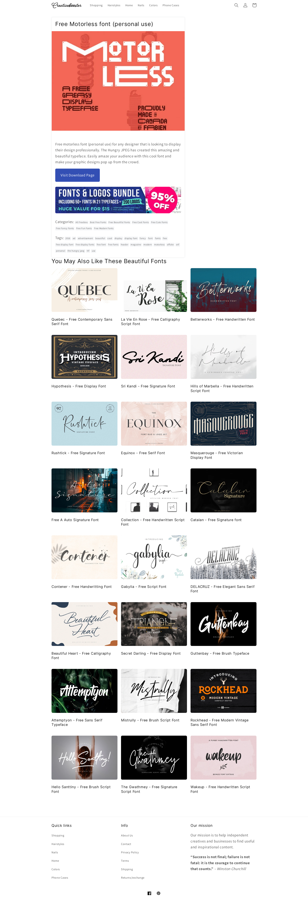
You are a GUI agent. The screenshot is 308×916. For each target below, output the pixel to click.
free (165, 238)
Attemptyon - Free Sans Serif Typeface (77, 722)
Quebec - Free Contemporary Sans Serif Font (82, 321)
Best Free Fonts (98, 222)
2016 (67, 238)
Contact (126, 844)
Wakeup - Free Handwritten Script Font (220, 789)
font (150, 238)
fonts (157, 238)
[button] (236, 5)
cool (109, 238)
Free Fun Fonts (84, 228)
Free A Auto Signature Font (75, 520)
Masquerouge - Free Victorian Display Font (217, 455)
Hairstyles (58, 844)
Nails (55, 852)
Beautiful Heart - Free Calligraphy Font (81, 655)
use (93, 250)
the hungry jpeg (76, 250)
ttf (88, 250)
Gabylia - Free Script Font (143, 586)
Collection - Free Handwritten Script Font (153, 522)
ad (74, 238)
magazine (136, 244)
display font (131, 238)
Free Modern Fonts (104, 228)
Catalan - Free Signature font (216, 520)
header (124, 244)
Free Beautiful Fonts (119, 222)
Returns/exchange (133, 878)
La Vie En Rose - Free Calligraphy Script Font (150, 321)
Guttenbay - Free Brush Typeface (220, 653)
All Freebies (82, 222)
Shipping (127, 869)
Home (55, 861)
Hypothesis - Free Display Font (79, 386)
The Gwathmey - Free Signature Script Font (149, 789)
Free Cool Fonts (140, 222)
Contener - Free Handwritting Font (82, 586)
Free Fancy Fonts (65, 228)
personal (60, 250)
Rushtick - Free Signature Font (78, 453)
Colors (56, 869)
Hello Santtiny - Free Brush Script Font (81, 789)
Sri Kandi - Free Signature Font (148, 386)
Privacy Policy (130, 852)
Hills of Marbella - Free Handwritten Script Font (222, 388)
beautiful (100, 238)
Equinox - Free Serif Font (143, 453)
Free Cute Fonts (159, 222)
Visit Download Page (77, 175)
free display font (64, 244)
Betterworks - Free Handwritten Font (223, 319)
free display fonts (85, 244)
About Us (127, 835)
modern (147, 244)
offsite (170, 244)
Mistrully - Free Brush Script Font (150, 720)
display (118, 238)
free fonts (113, 244)
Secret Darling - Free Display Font (151, 653)
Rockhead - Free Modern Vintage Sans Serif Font (220, 722)
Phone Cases (60, 878)
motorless (159, 244)
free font (101, 244)
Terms (125, 861)
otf (177, 244)
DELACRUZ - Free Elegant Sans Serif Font (223, 588)
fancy (143, 238)
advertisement (85, 238)
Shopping (58, 835)
